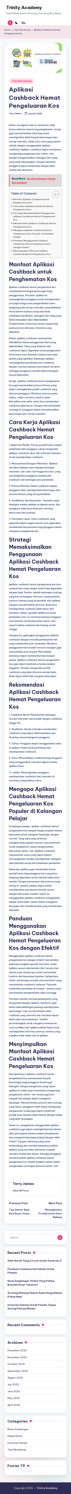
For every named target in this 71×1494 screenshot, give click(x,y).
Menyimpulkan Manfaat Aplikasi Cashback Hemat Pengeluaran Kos (32, 252)
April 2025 (13, 1405)
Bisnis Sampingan (17, 1429)
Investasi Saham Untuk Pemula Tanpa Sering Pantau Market (31, 1306)
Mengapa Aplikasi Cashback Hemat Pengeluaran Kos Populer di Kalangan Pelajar (33, 233)
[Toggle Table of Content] (54, 194)
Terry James (23, 1183)
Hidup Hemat (15, 1436)
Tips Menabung (21, 81)
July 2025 (13, 1384)
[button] (21, 1190)
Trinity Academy (24, 7)
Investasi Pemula (17, 1442)
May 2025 (13, 1398)
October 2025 (16, 1364)
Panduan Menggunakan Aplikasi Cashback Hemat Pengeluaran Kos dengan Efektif (32, 244)
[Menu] (23, 23)
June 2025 (13, 1391)
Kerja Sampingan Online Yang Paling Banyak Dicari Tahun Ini (30, 1282)
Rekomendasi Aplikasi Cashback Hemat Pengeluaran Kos (34, 225)
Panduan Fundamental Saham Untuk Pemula (30, 1270)
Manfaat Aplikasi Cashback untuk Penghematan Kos (31, 201)
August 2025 (15, 1377)
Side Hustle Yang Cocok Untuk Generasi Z (34, 1260)
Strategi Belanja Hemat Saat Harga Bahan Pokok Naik (34, 1294)
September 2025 (17, 1371)
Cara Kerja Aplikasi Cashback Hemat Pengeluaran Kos (33, 208)
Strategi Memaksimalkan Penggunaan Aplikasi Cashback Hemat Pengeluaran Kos (34, 216)
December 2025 (17, 1350)
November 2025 (17, 1357)
